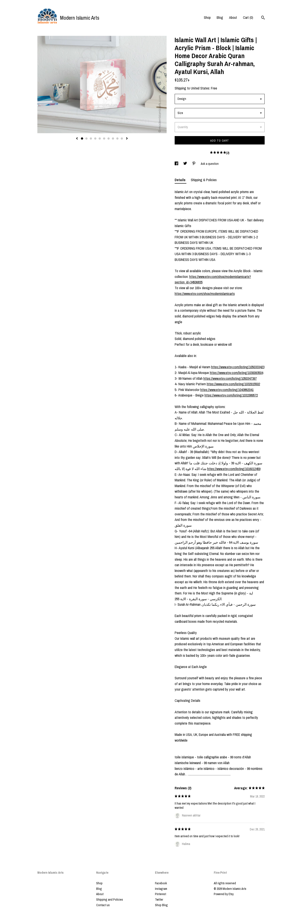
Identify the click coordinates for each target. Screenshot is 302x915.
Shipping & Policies (204, 179)
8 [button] (113, 138)
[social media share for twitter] (185, 164)
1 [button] (82, 138)
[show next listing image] (127, 138)
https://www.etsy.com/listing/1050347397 (230, 378)
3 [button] (91, 138)
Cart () (248, 17)
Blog (220, 17)
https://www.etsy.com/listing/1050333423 (237, 366)
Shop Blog (161, 905)
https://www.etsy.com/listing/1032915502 (233, 384)
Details (180, 179)
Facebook (161, 883)
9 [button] (117, 138)
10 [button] (122, 138)
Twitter (159, 900)
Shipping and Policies (109, 900)
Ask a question (210, 164)
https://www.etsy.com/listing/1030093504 (236, 372)
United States (200, 88)
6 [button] (104, 138)
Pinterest (160, 894)
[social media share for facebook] (177, 164)
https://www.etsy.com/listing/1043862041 (227, 389)
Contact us (103, 905)
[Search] (263, 18)
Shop (207, 17)
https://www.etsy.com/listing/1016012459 (233, 468)
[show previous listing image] (77, 138)
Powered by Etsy (224, 894)
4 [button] (95, 138)
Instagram (161, 889)
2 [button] (86, 138)
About (233, 17)
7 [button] (108, 138)
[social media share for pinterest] (194, 164)
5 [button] (100, 138)
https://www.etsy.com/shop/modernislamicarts (205, 293)
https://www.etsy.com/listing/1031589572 (231, 395)
